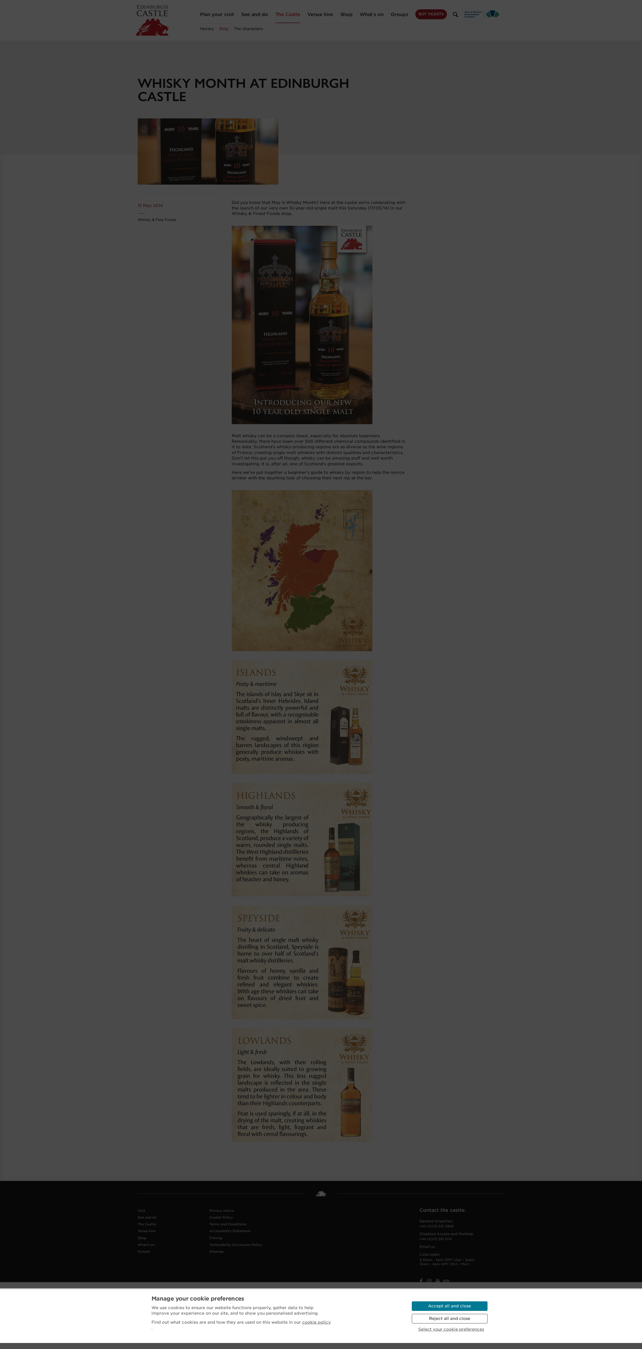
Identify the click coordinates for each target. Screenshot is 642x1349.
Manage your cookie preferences (197, 1298)
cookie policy (316, 1322)
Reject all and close (449, 1318)
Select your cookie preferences (451, 1329)
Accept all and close (449, 1306)
